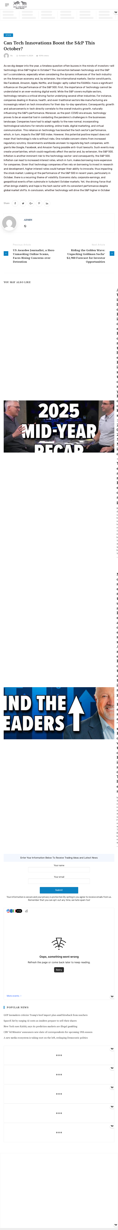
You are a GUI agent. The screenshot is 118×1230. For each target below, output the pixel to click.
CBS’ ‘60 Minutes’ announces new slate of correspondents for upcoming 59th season (48, 1032)
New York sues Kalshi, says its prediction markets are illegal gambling (40, 1026)
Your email (59, 877)
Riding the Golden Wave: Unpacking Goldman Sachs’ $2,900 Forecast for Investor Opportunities (86, 256)
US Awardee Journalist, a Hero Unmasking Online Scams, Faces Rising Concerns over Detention (33, 256)
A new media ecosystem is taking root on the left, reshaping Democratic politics (46, 1037)
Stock (8, 35)
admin (28, 219)
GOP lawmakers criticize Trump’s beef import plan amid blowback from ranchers (46, 1015)
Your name (59, 865)
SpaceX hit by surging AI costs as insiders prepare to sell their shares (40, 1020)
